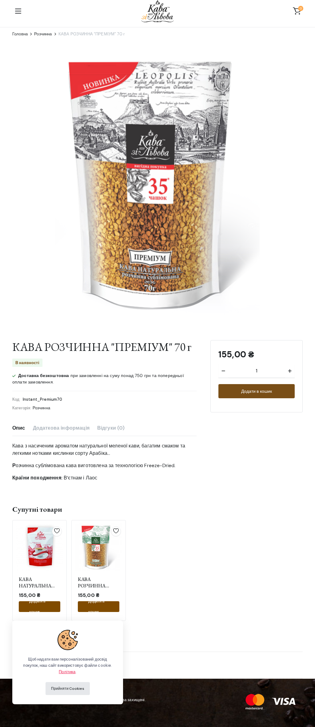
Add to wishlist (57, 530)
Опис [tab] (18, 428)
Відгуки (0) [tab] (111, 428)
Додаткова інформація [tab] (61, 428)
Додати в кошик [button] (37, 606)
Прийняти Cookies (67, 688)
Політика (67, 671)
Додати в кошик (256, 391)
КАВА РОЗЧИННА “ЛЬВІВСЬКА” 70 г (98, 585)
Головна (20, 34)
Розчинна (43, 34)
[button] (297, 11)
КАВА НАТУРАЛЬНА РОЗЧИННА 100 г (38, 585)
